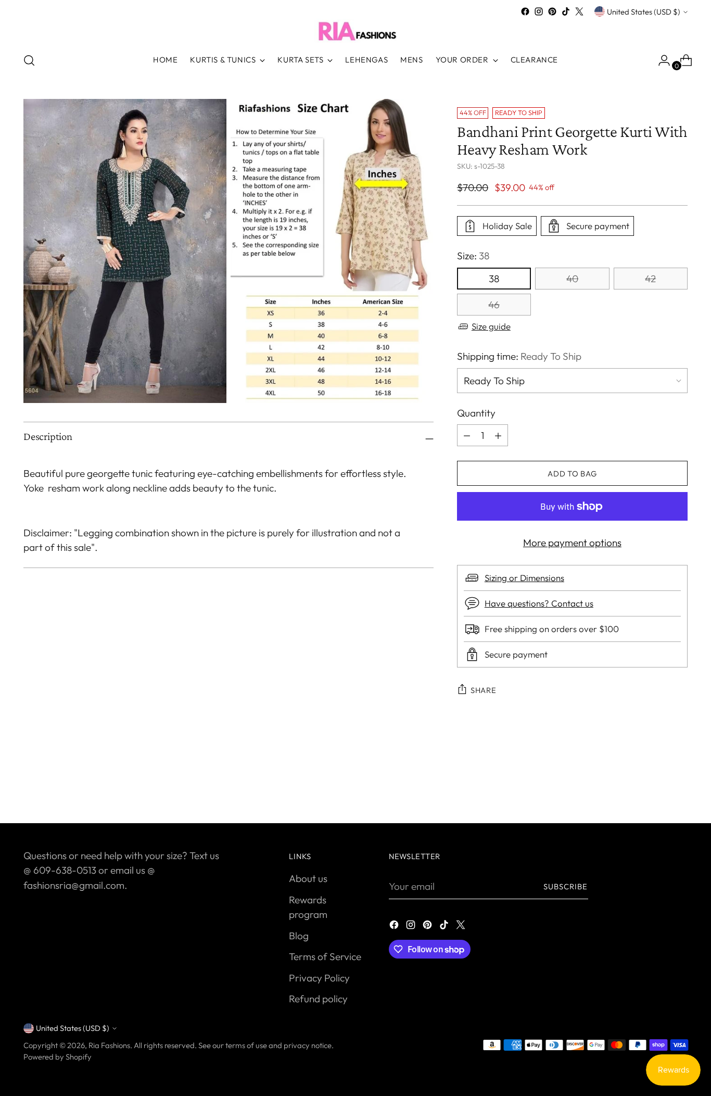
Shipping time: (519, 356)
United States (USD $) (643, 12)
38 (494, 278)
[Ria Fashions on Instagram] (538, 11)
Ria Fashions (109, 1045)
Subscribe (565, 886)
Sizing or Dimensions (524, 577)
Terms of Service (325, 956)
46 (494, 304)
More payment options (572, 542)
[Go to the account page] (660, 60)
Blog (299, 935)
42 (650, 278)
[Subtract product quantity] (498, 435)
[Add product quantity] (467, 435)
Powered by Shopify (57, 1057)
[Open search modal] (29, 60)
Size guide (491, 326)
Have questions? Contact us (539, 603)
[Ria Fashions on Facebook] (525, 11)
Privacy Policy (319, 978)
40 (572, 278)
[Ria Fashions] (355, 31)
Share (484, 690)
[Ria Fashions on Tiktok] (565, 11)
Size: (473, 255)
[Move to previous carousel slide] (655, 787)
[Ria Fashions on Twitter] (579, 11)
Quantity (476, 413)
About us (308, 878)
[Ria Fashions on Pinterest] (552, 11)
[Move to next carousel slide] (679, 787)
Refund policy (318, 998)
